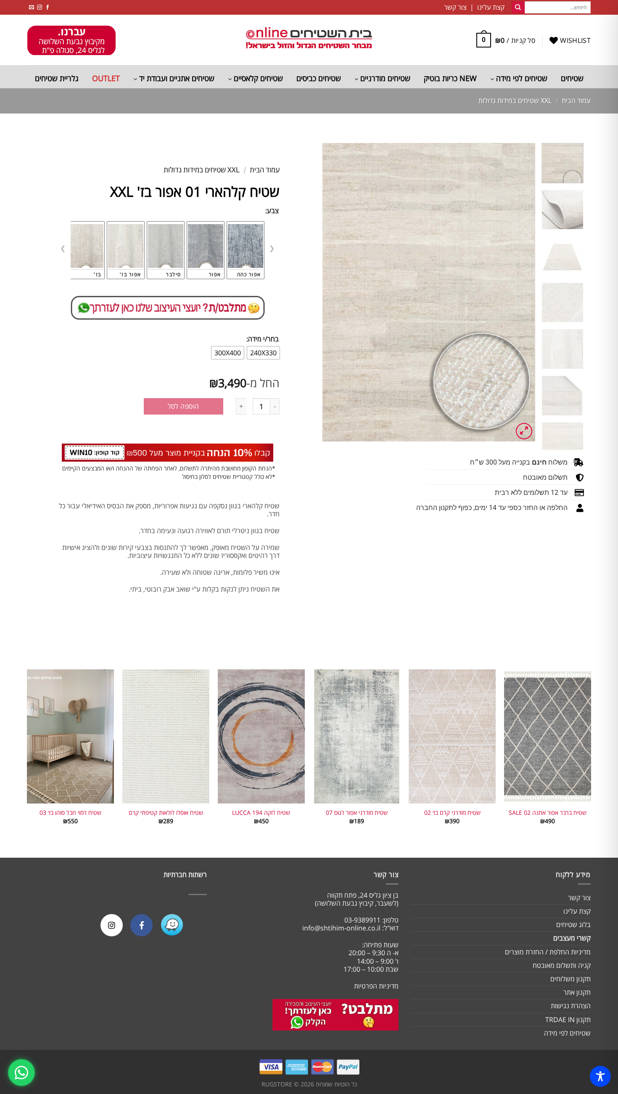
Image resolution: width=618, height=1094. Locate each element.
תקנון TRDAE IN (568, 1019)
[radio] (263, 352)
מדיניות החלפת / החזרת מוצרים (548, 952)
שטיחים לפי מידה (520, 78)
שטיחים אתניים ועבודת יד (175, 78)
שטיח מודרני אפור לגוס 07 (357, 813)
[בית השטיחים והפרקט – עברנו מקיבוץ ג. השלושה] (309, 40)
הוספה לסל (183, 406)
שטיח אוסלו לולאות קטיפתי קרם (166, 813)
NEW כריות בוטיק (450, 78)
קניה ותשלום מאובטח (562, 965)
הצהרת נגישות (571, 1005)
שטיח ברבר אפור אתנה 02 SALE (547, 813)
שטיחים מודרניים (384, 78)
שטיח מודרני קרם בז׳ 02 (452, 813)
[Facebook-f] (141, 925)
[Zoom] (524, 431)
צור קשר (579, 897)
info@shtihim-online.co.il (341, 928)
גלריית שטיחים (57, 78)
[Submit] (518, 7)
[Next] (330, 292)
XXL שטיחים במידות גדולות (515, 100)
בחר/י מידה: (262, 339)
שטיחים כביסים (318, 78)
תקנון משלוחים (570, 978)
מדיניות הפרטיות (376, 986)
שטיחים (572, 78)
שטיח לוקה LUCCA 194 (261, 813)
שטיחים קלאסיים (257, 78)
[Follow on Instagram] (39, 7)
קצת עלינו (577, 911)
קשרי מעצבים (572, 938)
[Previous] (520, 292)
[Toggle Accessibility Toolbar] (600, 1076)
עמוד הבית (576, 100)
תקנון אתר (577, 992)
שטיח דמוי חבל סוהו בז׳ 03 (70, 813)
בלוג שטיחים (573, 924)
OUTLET (106, 78)
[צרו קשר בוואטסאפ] (21, 1073)
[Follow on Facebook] (47, 7)
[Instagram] (111, 925)
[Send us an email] (31, 7)
